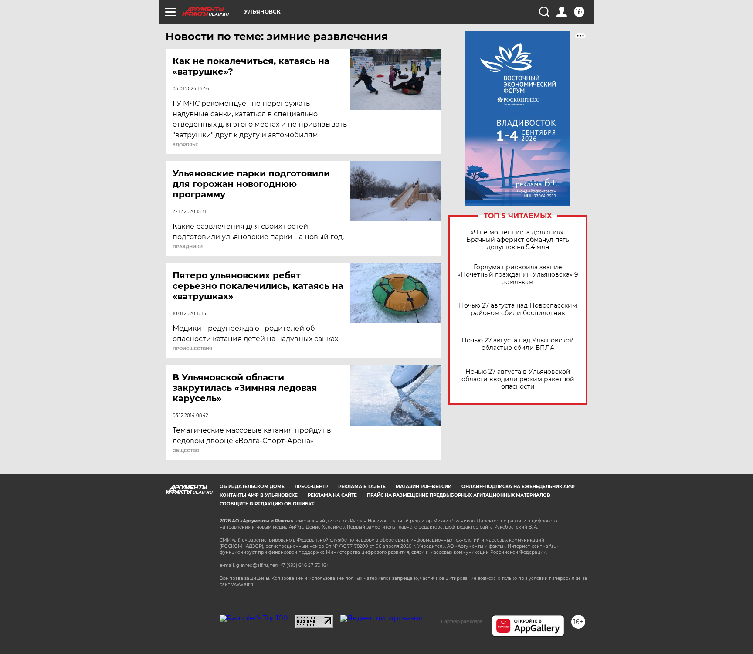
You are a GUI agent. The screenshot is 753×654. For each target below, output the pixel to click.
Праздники (188, 247)
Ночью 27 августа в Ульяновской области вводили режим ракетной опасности (517, 379)
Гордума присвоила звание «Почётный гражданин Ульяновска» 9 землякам (518, 275)
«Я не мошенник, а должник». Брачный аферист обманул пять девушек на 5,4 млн (517, 240)
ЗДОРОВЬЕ (185, 145)
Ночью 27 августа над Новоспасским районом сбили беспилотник (518, 309)
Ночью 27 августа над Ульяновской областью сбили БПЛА (517, 344)
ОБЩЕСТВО (186, 451)
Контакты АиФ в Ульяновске (259, 495)
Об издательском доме (252, 486)
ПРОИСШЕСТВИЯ (192, 349)
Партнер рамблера (461, 621)
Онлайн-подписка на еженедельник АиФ (518, 486)
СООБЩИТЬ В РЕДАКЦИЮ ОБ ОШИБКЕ (267, 504)
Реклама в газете (362, 486)
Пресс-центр (311, 486)
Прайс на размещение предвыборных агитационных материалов (458, 495)
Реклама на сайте (332, 495)
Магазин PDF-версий (423, 486)
